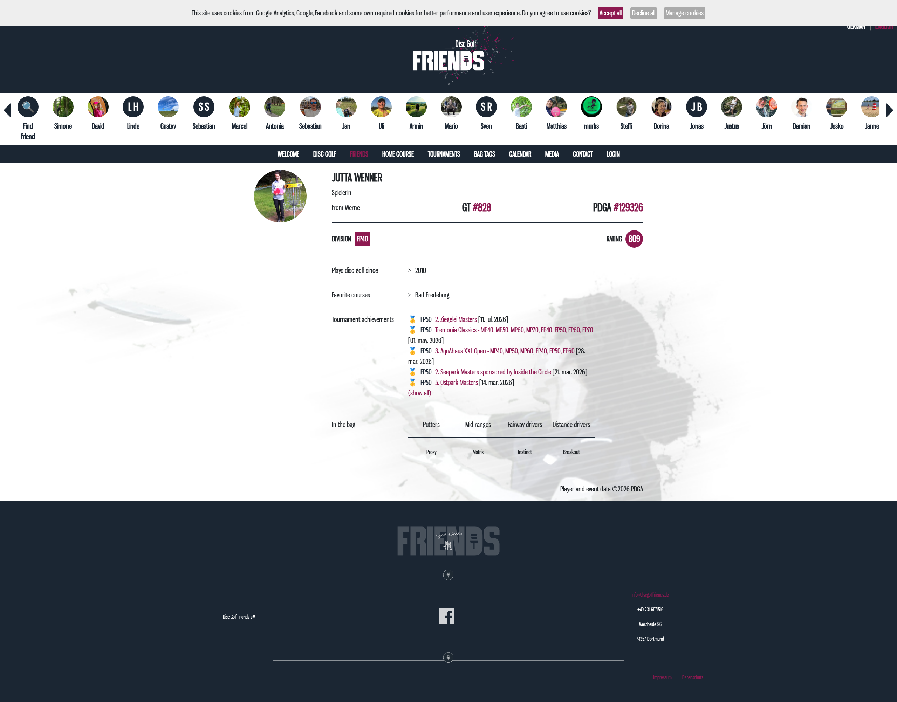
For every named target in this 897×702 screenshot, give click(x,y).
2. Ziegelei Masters (456, 319)
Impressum (662, 677)
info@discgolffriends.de (650, 595)
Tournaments (444, 154)
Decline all (643, 13)
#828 (482, 207)
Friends (359, 154)
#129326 (628, 207)
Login (613, 154)
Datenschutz (692, 677)
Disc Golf (324, 154)
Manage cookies (685, 13)
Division (341, 239)
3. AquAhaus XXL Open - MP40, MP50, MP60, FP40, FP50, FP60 (505, 351)
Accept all (611, 13)
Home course (398, 154)
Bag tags (484, 154)
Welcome (288, 154)
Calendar (520, 154)
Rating (614, 239)
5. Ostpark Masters (456, 382)
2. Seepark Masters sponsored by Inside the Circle (493, 372)
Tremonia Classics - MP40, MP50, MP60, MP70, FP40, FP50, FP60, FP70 (514, 330)
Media (552, 154)
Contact (583, 154)
